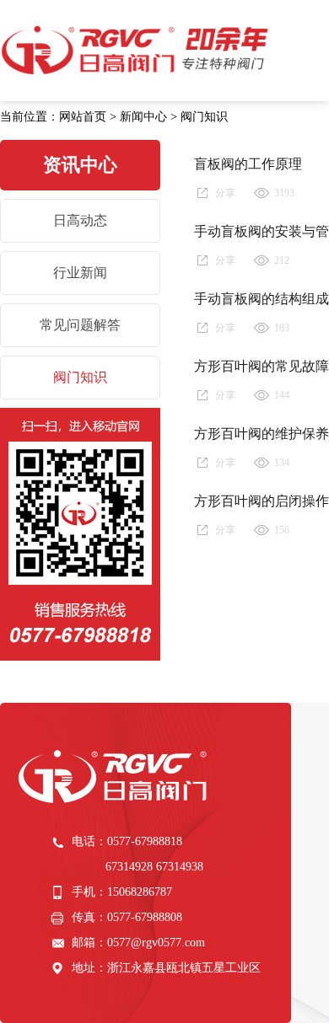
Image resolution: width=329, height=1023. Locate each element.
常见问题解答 (80, 325)
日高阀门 (136, 50)
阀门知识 (204, 116)
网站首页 (82, 116)
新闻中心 (143, 116)
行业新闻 (80, 272)
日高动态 (80, 220)
